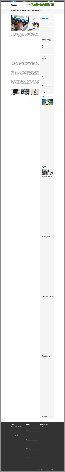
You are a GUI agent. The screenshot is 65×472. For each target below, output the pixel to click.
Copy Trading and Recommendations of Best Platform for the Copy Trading (15, 95)
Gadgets (27, 432)
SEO (42, 76)
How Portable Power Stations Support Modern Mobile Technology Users (19, 431)
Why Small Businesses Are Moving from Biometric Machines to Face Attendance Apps (46, 40)
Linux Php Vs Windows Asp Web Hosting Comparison (47, 106)
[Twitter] (48, 1)
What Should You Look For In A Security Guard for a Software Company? (25, 95)
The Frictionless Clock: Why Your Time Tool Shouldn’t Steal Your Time (35, 95)
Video (42, 87)
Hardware (43, 69)
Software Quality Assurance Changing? (47, 296)
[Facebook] (42, 18)
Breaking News (14, 1)
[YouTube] (53, 1)
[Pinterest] (45, 18)
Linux (26, 439)
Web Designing (27, 457)
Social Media (43, 78)
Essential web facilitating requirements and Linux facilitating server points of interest (47, 167)
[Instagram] (52, 1)
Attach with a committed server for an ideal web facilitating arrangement (47, 417)
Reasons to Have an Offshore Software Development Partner (46, 237)
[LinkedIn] (47, 18)
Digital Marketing (44, 58)
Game (42, 67)
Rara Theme (46, 469)
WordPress (52, 469)
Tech (42, 83)
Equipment (43, 60)
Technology (43, 85)
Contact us (43, 47)
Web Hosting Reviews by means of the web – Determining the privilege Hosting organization (47, 356)
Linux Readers (17, 469)
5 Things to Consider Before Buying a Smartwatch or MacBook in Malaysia (19, 435)
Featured (27, 430)
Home (42, 49)
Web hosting (43, 92)
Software (27, 448)
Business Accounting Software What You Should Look (47, 177)
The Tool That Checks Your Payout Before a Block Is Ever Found (19, 427)
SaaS (42, 74)
